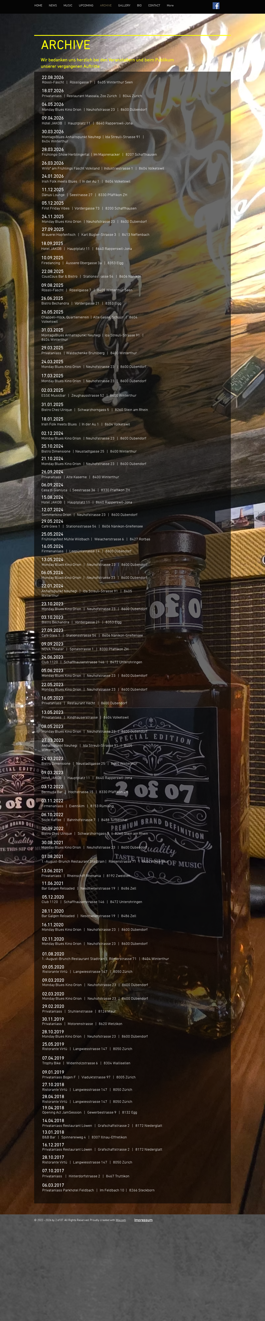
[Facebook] (216, 5)
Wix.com (121, 1220)
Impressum (143, 1220)
